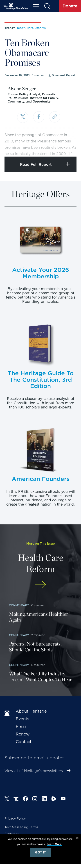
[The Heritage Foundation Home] (16, 6)
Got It (40, 852)
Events (22, 718)
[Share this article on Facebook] (38, 116)
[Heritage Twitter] (6, 799)
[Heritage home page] (7, 713)
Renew (23, 734)
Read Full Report (36, 164)
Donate (70, 6)
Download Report (63, 75)
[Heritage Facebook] (25, 799)
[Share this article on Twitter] (22, 117)
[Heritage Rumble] (53, 799)
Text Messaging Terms (21, 827)
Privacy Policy (15, 818)
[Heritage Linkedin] (44, 799)
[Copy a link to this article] (54, 116)
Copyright (12, 833)
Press (21, 726)
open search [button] (47, 6)
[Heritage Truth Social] (16, 799)
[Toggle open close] (67, 147)
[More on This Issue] (40, 584)
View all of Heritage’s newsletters (33, 771)
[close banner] (77, 838)
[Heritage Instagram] (34, 799)
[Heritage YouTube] (63, 799)
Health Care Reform (30, 28)
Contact (24, 741)
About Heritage (31, 711)
